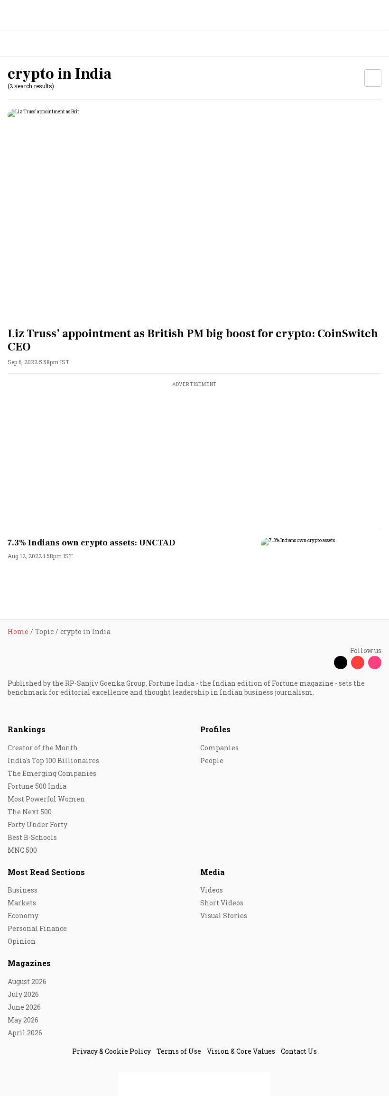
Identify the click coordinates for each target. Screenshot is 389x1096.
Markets (22, 902)
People (211, 760)
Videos (211, 889)
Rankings (27, 729)
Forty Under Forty (37, 824)
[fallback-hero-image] (194, 214)
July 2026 (23, 994)
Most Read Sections (46, 872)
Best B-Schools (32, 837)
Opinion (22, 941)
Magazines (29, 963)
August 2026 (27, 981)
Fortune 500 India (37, 786)
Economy (23, 915)
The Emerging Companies (52, 773)
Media (212, 872)
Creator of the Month (43, 747)
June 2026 (24, 1007)
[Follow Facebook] (323, 662)
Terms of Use (179, 1051)
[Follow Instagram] (374, 662)
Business (22, 889)
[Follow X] (340, 662)
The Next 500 (30, 811)
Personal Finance (37, 928)
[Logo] (29, 44)
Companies (219, 747)
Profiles (215, 729)
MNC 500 (22, 850)
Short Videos (221, 902)
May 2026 (23, 1019)
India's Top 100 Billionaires (53, 760)
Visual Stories (223, 915)
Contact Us (299, 1051)
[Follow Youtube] (357, 662)
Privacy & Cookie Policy (111, 1051)
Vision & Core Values (241, 1051)
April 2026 (25, 1032)
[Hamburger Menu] (375, 44)
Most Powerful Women (46, 798)
